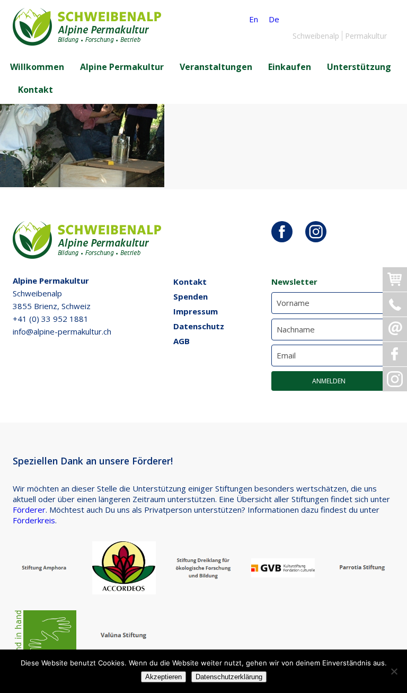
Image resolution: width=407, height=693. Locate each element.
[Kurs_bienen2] (82, 184)
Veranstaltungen (216, 67)
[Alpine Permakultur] (87, 42)
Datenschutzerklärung (229, 677)
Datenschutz (198, 326)
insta (315, 231)
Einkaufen (289, 67)
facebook (282, 231)
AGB (181, 341)
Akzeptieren (163, 677)
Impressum (195, 311)
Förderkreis (34, 520)
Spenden (190, 296)
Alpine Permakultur (122, 67)
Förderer (29, 509)
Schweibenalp (316, 36)
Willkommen (37, 67)
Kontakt (35, 89)
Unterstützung (359, 67)
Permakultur (366, 36)
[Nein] (393, 671)
